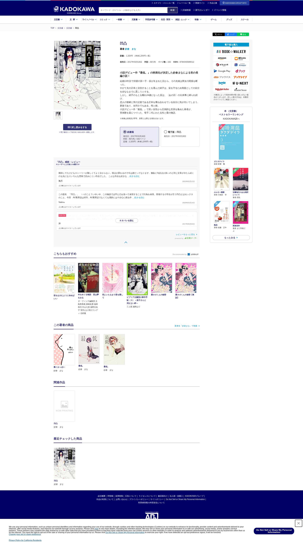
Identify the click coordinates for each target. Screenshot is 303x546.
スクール (245, 19)
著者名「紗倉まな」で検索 (186, 326)
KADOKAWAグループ (194, 496)
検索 (172, 10)
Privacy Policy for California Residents (25, 540)
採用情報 (119, 496)
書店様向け (162, 496)
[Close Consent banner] (298, 523)
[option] (66, 410)
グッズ (229, 19)
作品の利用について (104, 499)
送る (244, 34)
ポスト (220, 34)
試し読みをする (79, 127)
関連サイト (200, 3)
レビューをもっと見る (185, 234)
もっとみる (229, 237)
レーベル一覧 (185, 3)
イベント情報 (220, 10)
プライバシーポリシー (138, 499)
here (96, 529)
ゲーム (214, 19)
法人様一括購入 (176, 496)
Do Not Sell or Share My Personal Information (185, 499)
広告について (131, 496)
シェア (232, 34)
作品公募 (213, 3)
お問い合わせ (121, 499)
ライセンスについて (147, 496)
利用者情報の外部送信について (151, 503)
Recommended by (180, 254)
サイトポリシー (157, 499)
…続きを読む (134, 176)
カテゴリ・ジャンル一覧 (164, 3)
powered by (179, 238)
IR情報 (110, 496)
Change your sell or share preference (25, 534)
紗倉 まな (130, 49)
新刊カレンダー (202, 10)
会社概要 (101, 496)
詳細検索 (187, 10)
